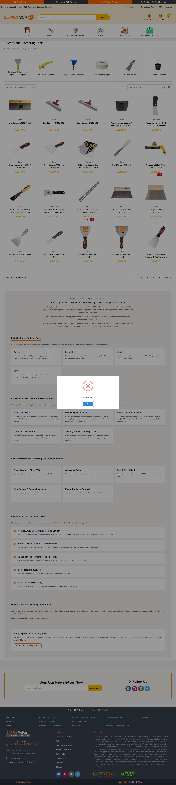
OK (88, 404)
